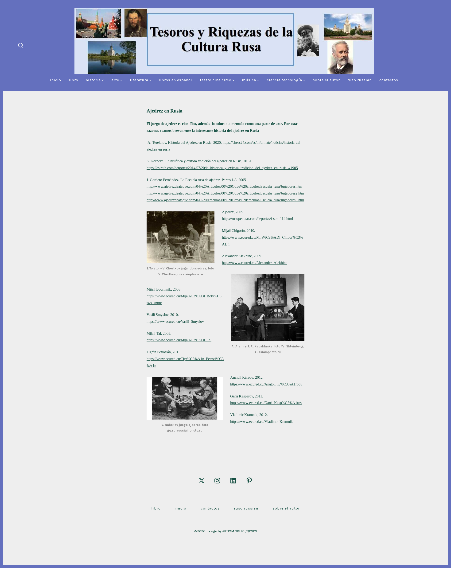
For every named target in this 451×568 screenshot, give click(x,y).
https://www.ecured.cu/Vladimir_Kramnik (261, 422)
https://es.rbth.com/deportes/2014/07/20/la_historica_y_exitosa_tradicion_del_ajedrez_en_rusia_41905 (222, 168)
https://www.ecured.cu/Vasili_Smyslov (175, 321)
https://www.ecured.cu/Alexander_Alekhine (254, 263)
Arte (115, 80)
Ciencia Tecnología (284, 80)
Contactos (388, 80)
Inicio (55, 80)
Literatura (139, 80)
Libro (73, 80)
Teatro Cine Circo (215, 80)
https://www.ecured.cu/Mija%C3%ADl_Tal (179, 340)
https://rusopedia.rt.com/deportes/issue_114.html (257, 219)
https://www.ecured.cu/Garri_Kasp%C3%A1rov (266, 403)
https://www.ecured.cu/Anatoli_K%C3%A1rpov (266, 384)
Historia (93, 80)
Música (249, 80)
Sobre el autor (326, 80)
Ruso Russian (359, 80)
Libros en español (175, 80)
